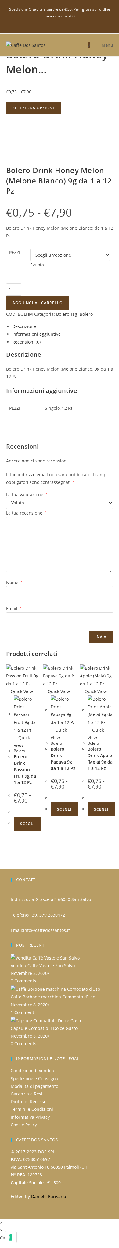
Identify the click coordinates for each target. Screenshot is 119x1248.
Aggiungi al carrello (38, 302)
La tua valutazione (26, 494)
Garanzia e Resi (26, 1094)
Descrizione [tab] (24, 326)
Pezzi (14, 252)
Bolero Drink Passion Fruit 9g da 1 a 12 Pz (25, 769)
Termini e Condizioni (32, 1109)
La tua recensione (26, 513)
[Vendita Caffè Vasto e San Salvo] (45, 957)
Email (13, 608)
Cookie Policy (24, 1125)
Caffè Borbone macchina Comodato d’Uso (53, 997)
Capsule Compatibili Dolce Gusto (44, 1028)
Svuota (37, 265)
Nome (14, 582)
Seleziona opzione (34, 108)
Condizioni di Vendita (32, 1070)
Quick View (21, 691)
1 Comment (22, 1012)
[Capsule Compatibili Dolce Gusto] (46, 1020)
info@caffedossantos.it (46, 930)
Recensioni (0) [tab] (26, 342)
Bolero (62, 314)
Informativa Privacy (30, 1117)
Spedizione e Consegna (34, 1078)
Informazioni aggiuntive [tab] (36, 334)
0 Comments (23, 981)
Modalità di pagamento (34, 1086)
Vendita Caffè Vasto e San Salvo (43, 965)
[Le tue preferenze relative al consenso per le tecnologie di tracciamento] (10, 1237)
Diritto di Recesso (28, 1101)
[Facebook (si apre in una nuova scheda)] (59, 22)
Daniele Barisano (48, 1196)
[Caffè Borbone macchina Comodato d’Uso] (55, 989)
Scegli (27, 823)
